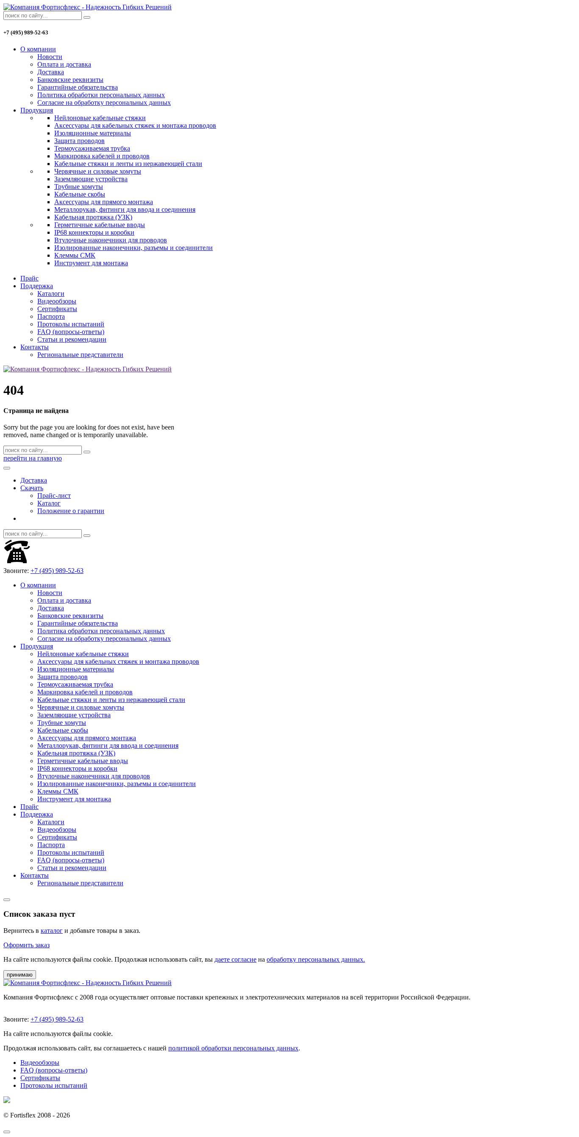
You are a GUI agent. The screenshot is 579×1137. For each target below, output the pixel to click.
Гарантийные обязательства (77, 87)
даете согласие (235, 959)
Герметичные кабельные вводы (99, 224)
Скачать (31, 487)
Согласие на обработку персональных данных (104, 102)
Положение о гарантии (70, 510)
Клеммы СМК (74, 255)
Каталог (49, 503)
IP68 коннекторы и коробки (94, 232)
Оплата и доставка (64, 64)
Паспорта (51, 316)
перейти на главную (32, 458)
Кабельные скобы (79, 194)
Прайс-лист (54, 495)
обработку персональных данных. (316, 959)
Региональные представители (80, 354)
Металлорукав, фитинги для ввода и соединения (124, 209)
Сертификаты (57, 308)
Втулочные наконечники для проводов (110, 240)
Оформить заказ (26, 945)
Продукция (36, 110)
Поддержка (36, 285)
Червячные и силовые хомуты (97, 171)
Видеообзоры (56, 301)
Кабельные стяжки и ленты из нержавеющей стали (128, 163)
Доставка (50, 72)
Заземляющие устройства (91, 178)
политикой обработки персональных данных (233, 1048)
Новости (49, 56)
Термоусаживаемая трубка (92, 148)
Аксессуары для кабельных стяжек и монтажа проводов (135, 125)
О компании (38, 49)
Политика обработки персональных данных (101, 94)
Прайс (29, 278)
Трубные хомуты (78, 186)
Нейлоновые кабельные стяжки (100, 117)
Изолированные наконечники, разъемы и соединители (133, 247)
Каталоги (50, 293)
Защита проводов (79, 140)
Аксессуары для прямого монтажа (103, 201)
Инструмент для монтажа (91, 263)
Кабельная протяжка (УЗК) (93, 217)
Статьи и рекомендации (71, 339)
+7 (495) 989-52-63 (57, 570)
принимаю (20, 974)
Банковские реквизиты (70, 79)
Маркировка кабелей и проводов (102, 156)
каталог (52, 930)
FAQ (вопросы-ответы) (70, 331)
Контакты (34, 347)
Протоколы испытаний (70, 324)
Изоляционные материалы (92, 133)
